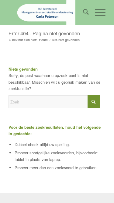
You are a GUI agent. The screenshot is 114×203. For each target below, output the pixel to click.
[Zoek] (83, 12)
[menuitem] (83, 12)
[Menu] (97, 12)
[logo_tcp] (47, 12)
